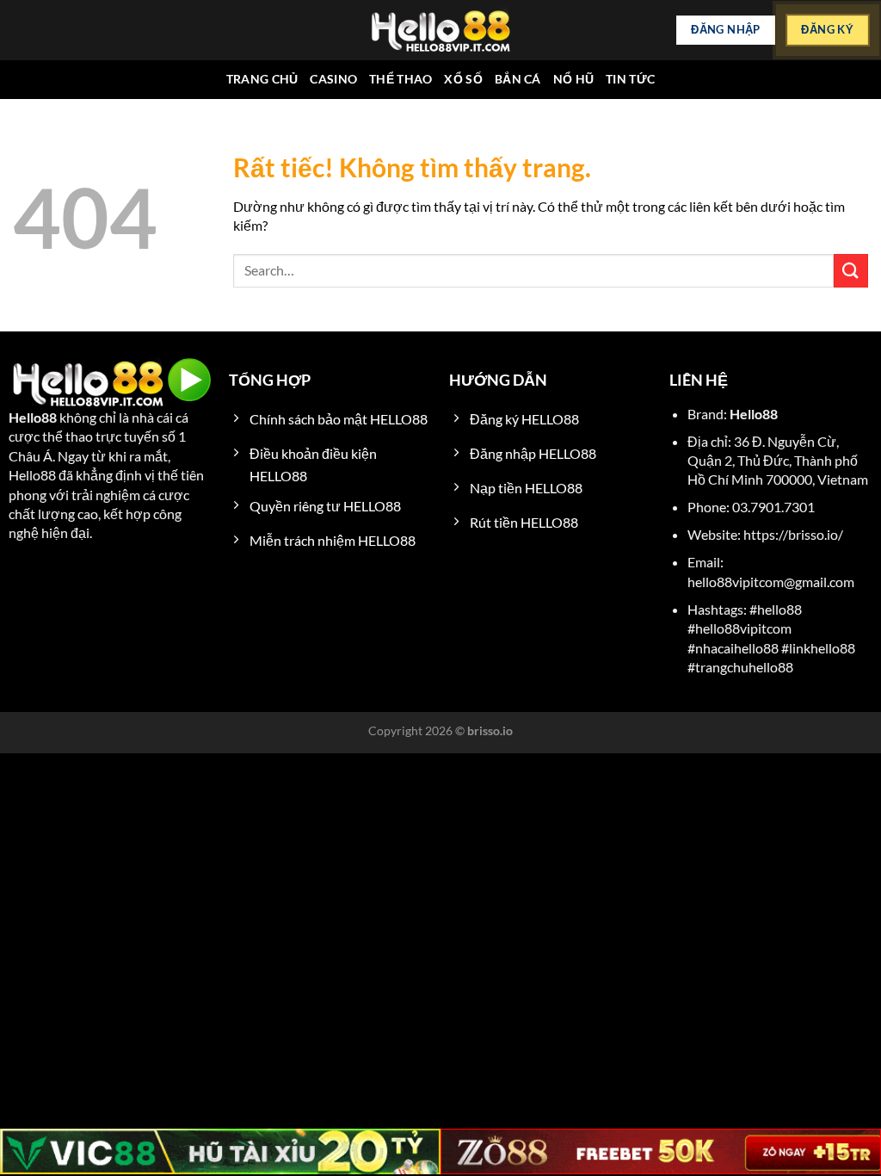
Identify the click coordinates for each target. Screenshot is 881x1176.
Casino (333, 78)
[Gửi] (851, 271)
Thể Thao (400, 78)
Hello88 (33, 417)
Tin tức (630, 78)
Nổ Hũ (573, 78)
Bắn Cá (518, 78)
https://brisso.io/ (793, 534)
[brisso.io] (440, 30)
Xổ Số (463, 78)
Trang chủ (262, 78)
